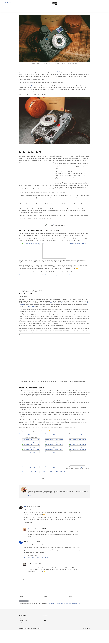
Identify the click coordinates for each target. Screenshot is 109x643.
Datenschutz (45, 618)
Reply (39, 506)
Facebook (52, 479)
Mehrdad (54, 65)
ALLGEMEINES (22, 615)
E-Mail (44, 594)
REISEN (21, 622)
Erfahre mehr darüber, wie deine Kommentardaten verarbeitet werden (64, 603)
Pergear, (58, 71)
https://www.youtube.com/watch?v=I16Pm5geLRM (36, 557)
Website (68, 594)
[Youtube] (85, 628)
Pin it (60, 479)
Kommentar (21, 576)
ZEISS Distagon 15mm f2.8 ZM (57, 303)
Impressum (45, 615)
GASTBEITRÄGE (23, 620)
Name (20, 594)
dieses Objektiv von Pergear (32, 86)
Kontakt (44, 620)
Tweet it (56, 479)
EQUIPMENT (22, 618)
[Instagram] (10, 2)
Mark (25, 506)
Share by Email (64, 479)
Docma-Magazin (32, 306)
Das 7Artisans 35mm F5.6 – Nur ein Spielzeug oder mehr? (54, 64)
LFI (40, 306)
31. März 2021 (48, 65)
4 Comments (60, 65)
